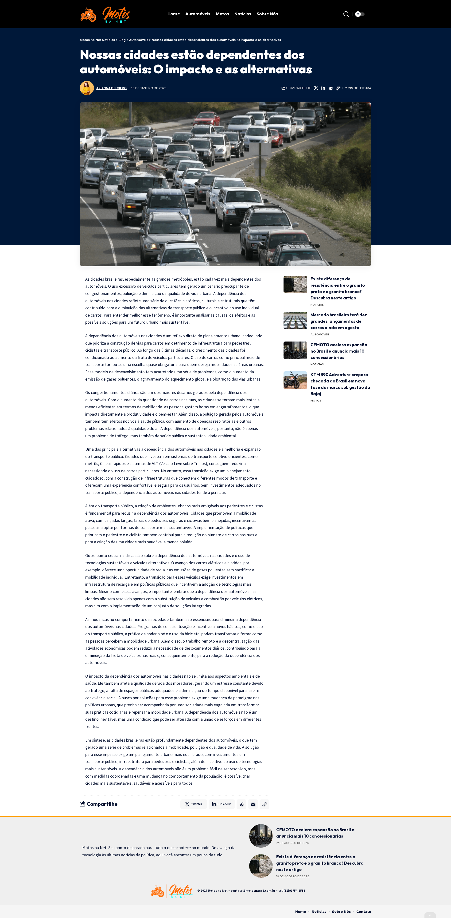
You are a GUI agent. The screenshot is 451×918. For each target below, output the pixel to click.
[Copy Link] (337, 88)
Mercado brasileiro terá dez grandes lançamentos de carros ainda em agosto (339, 321)
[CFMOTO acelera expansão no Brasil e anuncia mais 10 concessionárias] (295, 350)
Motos (316, 400)
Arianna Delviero (111, 88)
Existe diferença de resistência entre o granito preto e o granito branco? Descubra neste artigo (320, 863)
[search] (346, 14)
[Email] (253, 804)
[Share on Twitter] (316, 88)
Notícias (317, 304)
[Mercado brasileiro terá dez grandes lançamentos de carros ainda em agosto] (295, 320)
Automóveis (320, 334)
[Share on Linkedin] (323, 88)
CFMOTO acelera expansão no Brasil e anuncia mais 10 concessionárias (339, 351)
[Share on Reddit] (330, 88)
